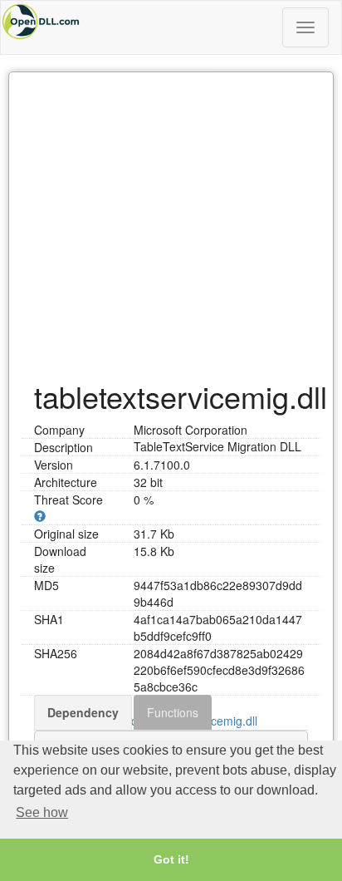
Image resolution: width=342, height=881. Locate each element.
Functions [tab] (172, 712)
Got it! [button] (171, 859)
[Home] (171, 21)
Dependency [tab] (83, 712)
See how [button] (42, 812)
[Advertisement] (171, 217)
